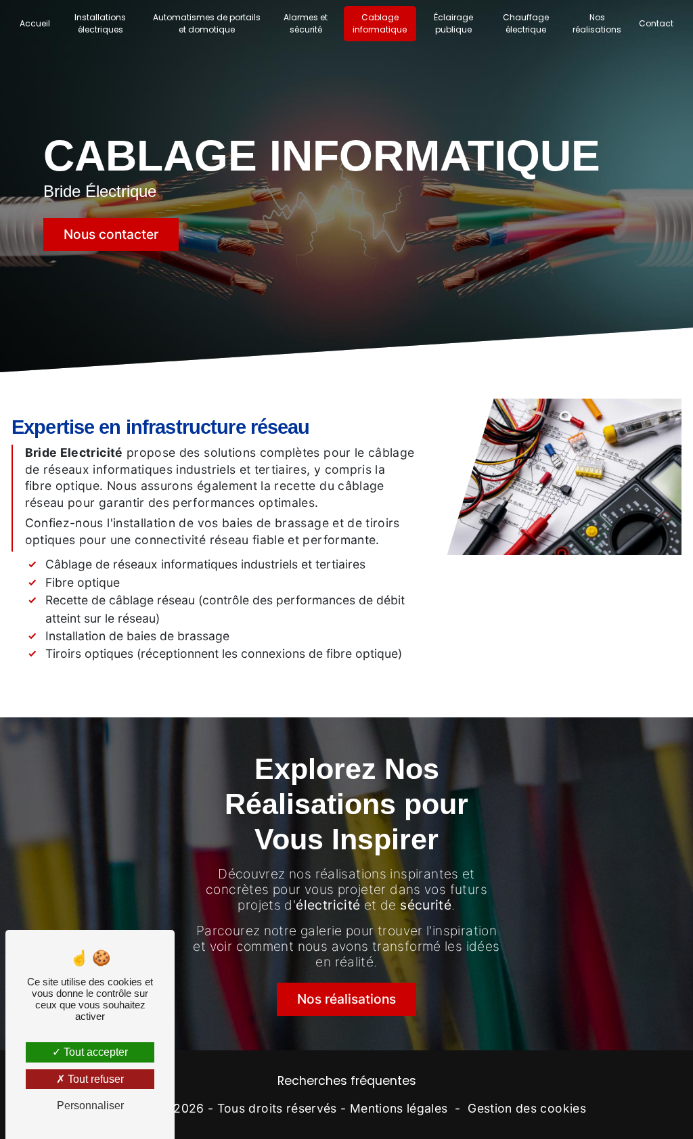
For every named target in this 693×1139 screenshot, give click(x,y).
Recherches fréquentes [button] (346, 1081)
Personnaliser (90, 1105)
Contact (656, 23)
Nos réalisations (597, 23)
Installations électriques (100, 23)
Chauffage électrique (526, 23)
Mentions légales (399, 1108)
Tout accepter (94, 1052)
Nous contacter (111, 234)
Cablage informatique (380, 23)
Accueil (35, 23)
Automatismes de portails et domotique (207, 23)
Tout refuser (94, 1079)
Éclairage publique (453, 23)
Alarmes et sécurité (306, 23)
